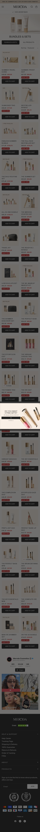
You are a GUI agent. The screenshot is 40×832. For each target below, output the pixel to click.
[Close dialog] (39, 403)
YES (11, 417)
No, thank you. (10, 420)
